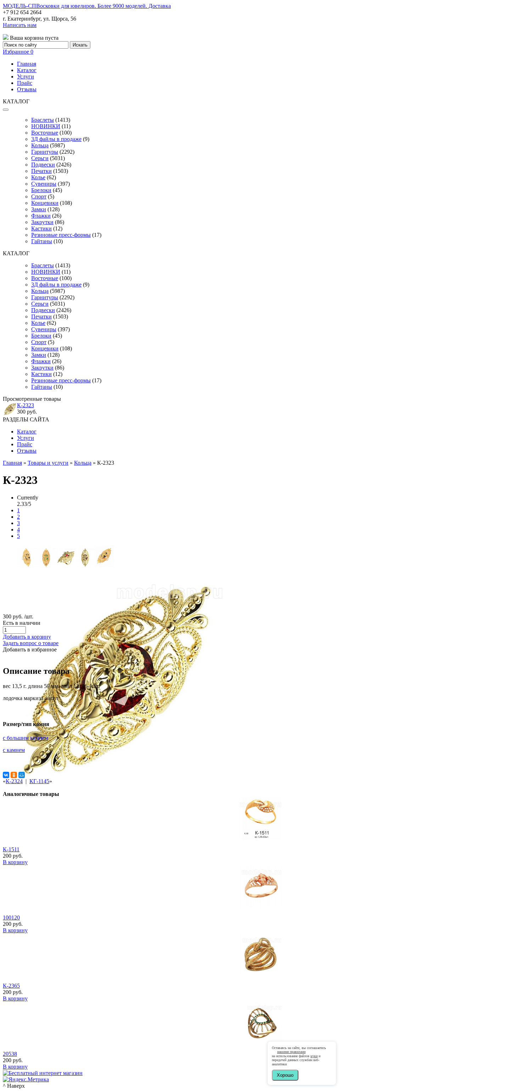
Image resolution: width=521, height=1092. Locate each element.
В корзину (15, 862)
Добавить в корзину (27, 637)
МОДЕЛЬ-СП (87, 6)
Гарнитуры (44, 152)
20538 (10, 1054)
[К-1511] (260, 838)
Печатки (41, 171)
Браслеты (42, 120)
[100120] (260, 906)
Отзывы (27, 89)
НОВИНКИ (45, 126)
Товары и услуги (48, 463)
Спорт (38, 196)
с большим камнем (25, 738)
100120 (11, 917)
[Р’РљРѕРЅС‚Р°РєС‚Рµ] (6, 775)
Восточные (44, 133)
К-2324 (14, 781)
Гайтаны (41, 241)
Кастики (41, 228)
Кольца (40, 145)
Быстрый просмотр (260, 847)
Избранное (18, 52)
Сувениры (43, 184)
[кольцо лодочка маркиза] (27, 565)
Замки (38, 209)
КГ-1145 (39, 781)
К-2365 (11, 986)
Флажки (41, 216)
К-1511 (11, 849)
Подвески (43, 165)
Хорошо (285, 1075)
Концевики (44, 203)
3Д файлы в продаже (56, 139)
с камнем (14, 750)
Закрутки (42, 222)
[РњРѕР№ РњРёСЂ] (21, 775)
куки (314, 1056)
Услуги (25, 76)
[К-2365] (260, 974)
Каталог (27, 70)
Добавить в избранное (30, 649)
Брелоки (41, 190)
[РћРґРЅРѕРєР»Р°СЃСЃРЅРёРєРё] (14, 775)
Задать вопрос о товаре (30, 643)
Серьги (40, 158)
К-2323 (25, 405)
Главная (26, 64)
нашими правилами (291, 1052)
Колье (38, 177)
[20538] (260, 1042)
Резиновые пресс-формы (61, 235)
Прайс (24, 83)
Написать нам (20, 25)
